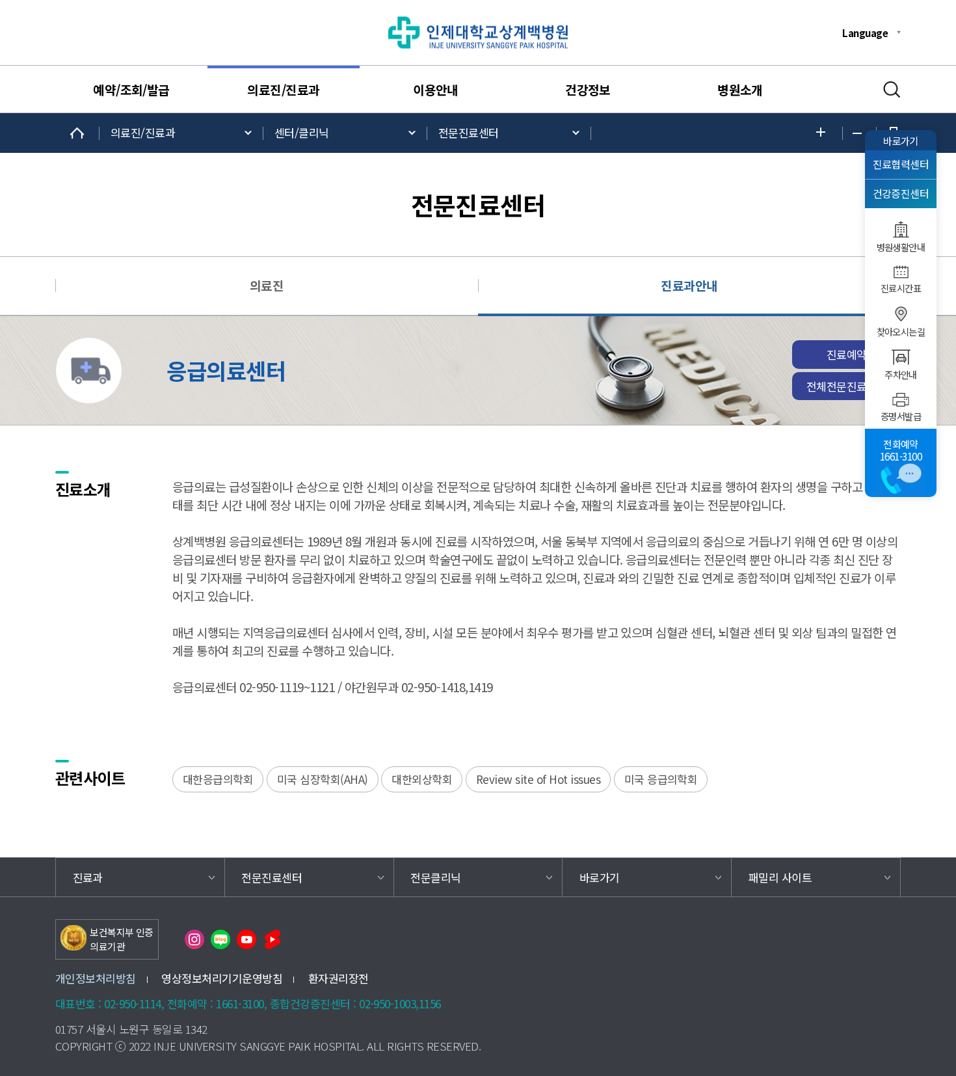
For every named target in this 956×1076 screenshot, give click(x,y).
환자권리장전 (338, 978)
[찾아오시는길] (900, 314)
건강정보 (588, 90)
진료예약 (847, 354)
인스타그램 (194, 939)
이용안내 (435, 90)
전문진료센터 (468, 132)
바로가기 (900, 140)
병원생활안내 (901, 247)
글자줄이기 (859, 133)
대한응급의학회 (218, 779)
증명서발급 (901, 416)
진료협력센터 (901, 164)
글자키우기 (824, 133)
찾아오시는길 (901, 331)
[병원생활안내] (900, 229)
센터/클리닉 (301, 132)
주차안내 (900, 374)
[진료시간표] (900, 271)
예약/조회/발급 (131, 90)
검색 (892, 89)
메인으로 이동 (77, 133)
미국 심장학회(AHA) (322, 779)
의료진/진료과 (283, 90)
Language (865, 32)
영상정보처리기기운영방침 (221, 978)
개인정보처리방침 (95, 978)
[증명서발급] (900, 400)
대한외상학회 (422, 779)
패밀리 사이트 (780, 877)
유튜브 (246, 939)
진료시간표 (901, 288)
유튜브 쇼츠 (272, 939)
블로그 (220, 939)
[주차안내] (900, 357)
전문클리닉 (435, 877)
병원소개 (740, 90)
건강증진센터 (901, 193)
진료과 (88, 877)
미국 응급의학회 (661, 779)
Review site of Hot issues (538, 779)
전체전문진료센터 (846, 386)
